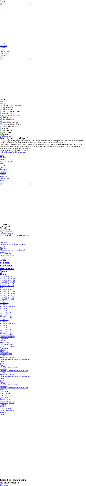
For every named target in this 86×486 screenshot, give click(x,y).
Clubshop (3, 48)
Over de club (4, 44)
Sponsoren (3, 46)
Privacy (2, 246)
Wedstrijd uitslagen (6, 154)
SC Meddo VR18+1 (7, 318)
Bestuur (2, 356)
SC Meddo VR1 (5, 312)
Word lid (3, 405)
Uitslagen (3, 340)
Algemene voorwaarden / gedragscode (12, 244)
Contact (2, 49)
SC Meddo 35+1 (5, 314)
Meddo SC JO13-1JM (7, 280)
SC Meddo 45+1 (5, 316)
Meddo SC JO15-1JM (7, 278)
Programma (6, 265)
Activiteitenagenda (6, 344)
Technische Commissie (7, 357)
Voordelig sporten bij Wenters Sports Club (14, 371)
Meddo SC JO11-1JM (7, 282)
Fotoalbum (3, 369)
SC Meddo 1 (4, 303)
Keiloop (2, 406)
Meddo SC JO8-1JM (7, 286)
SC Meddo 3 (4, 308)
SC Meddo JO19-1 (6, 276)
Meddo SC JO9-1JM (7, 284)
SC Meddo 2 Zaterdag (7, 306)
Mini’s (2, 288)
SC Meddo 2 (4, 305)
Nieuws (2, 159)
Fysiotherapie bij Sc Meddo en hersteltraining (15, 359)
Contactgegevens (5, 401)
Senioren (3, 158)
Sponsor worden (5, 393)
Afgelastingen (4, 342)
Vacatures (3, 173)
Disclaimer (3, 242)
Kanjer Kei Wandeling (7, 337)
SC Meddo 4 (4, 310)
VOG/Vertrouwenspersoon (9, 367)
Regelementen (4, 365)
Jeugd (2, 156)
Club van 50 (4, 391)
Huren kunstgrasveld (7, 403)
